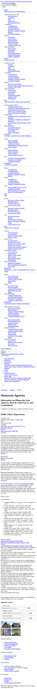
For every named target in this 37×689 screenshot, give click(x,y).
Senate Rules (11, 92)
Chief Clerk (11, 37)
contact (7, 597)
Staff (9, 19)
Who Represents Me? (14, 22)
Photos (10, 282)
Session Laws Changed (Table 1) (17, 247)
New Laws (11, 344)
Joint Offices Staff (13, 129)
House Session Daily (14, 319)
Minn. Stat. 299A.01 (6, 428)
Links (6, 371)
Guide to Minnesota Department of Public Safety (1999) (17, 546)
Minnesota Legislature (9, 3)
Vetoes (10, 223)
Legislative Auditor (13, 313)
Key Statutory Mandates (22, 379)
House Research (12, 40)
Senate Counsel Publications (16, 311)
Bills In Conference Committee (17, 190)
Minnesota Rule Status (14, 258)
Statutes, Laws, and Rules (11, 227)
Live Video (11, 276)
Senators (10, 64)
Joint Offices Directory (14, 127)
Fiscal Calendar (12, 147)
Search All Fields (7, 618)
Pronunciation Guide (14, 55)
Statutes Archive (12, 237)
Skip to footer (28, 1)
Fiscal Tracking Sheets (14, 205)
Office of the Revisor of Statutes (17, 113)
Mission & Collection (10, 378)
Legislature (7, 365)
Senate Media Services (14, 290)
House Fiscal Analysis (14, 308)
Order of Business (13, 142)
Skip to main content (6, 1)
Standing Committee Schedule (16, 31)
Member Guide (12, 324)
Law (5, 226)
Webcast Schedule (13, 278)
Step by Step (7, 375)
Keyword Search (13, 232)
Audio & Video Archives (15, 279)
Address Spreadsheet (14, 56)
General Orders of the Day (15, 155)
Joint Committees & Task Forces (17, 187)
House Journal (12, 48)
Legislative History (9, 373)
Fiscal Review (12, 340)
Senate (6, 58)
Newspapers (7, 362)
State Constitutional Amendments (17, 265)
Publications (7, 302)
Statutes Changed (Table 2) (15, 248)
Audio (16, 276)
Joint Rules (11, 52)
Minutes (10, 32)
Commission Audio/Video (15, 300)
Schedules (7, 134)
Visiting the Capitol (9, 645)
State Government (16, 365)
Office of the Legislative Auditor (17, 111)
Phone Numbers (8, 669)
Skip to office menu (18, 1)
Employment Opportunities (12, 381)
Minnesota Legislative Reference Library (12, 354)
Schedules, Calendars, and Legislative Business (17, 135)
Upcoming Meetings (13, 29)
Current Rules (12, 253)
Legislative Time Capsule (15, 336)
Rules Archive (12, 257)
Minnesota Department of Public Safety (12, 541)
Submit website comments (11, 671)
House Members (12, 16)
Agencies (12, 390)
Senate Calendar (12, 153)
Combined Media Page (14, 295)
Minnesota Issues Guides (15, 342)
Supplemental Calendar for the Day (18, 145)
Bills (5, 194)
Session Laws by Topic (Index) (17, 244)
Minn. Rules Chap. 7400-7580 (9, 431)
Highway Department (7, 458)
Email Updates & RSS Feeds (12, 683)
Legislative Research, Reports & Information (17, 303)
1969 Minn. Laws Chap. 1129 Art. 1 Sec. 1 (13, 426)
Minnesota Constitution (14, 263)
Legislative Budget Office (15, 106)
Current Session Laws (14, 224)
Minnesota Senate (9, 60)
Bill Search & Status (13, 216)
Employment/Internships (11, 644)
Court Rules (11, 266)
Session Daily (12, 281)
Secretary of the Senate (14, 84)
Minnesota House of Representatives (14, 11)
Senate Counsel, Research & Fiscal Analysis (20, 85)
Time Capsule (13, 366)
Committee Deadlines (14, 34)
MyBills (10, 218)
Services (12, 379)
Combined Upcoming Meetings (17, 158)
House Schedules (13, 140)
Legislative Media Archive (15, 297)
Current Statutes (12, 234)
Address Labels (12, 97)
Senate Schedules (13, 150)
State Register (12, 260)
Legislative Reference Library (16, 110)
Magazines (7, 360)
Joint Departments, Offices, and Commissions (17, 102)
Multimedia (7, 268)
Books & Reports (9, 358)
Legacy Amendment (13, 132)
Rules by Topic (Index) (14, 255)
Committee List (12, 26)
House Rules (11, 50)
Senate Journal (12, 90)
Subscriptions (12, 98)
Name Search (6, 608)
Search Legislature (6, 5)
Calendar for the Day (14, 144)
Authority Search (7, 613)
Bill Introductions (13, 202)
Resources (15, 375)
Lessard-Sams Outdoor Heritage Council (19, 123)
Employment (11, 21)
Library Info (7, 376)
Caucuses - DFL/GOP (14, 45)
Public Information (13, 42)
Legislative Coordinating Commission (18, 108)
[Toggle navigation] (1, 7)
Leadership (11, 18)
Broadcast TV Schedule (14, 160)
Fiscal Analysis (12, 39)
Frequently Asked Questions (12, 649)
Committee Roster (13, 27)
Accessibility (11, 131)
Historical (7, 363)
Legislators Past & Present (15, 331)
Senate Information (13, 326)
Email (25, 667)
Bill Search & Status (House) (16, 200)
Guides (6, 370)
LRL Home (4, 390)
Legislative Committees (11, 165)
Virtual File (20, 366)
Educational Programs (14, 53)
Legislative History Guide (15, 329)
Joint (5, 100)
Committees (7, 163)
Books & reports (12, 345)
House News (8, 678)
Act (19, 203)
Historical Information (10, 642)
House (6, 10)
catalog (30, 549)
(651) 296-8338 (8, 667)
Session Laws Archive (14, 245)
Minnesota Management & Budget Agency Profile (15, 542)
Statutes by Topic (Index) (15, 236)
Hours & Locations (22, 378)
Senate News (8, 679)
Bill (16, 203)
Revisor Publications (14, 315)
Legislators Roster (13, 323)
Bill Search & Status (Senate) (16, 208)
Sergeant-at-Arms (13, 43)
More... (10, 124)
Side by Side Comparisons (15, 192)
